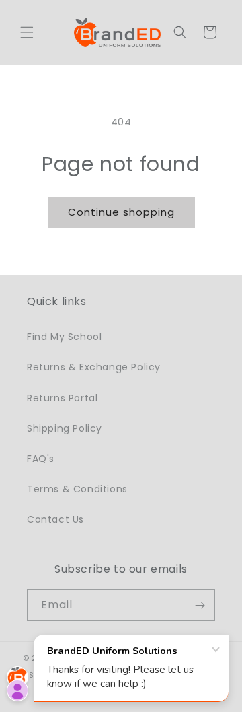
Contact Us (55, 519)
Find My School (64, 337)
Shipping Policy (64, 428)
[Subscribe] (199, 605)
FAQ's (40, 458)
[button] (27, 32)
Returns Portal (62, 398)
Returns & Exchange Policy (94, 367)
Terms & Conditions (77, 489)
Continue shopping (121, 212)
